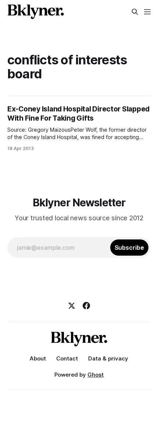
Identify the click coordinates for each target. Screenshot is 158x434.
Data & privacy (108, 358)
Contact (67, 358)
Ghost (95, 374)
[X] (71, 305)
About (38, 358)
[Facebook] (86, 305)
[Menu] (147, 12)
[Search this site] (135, 12)
